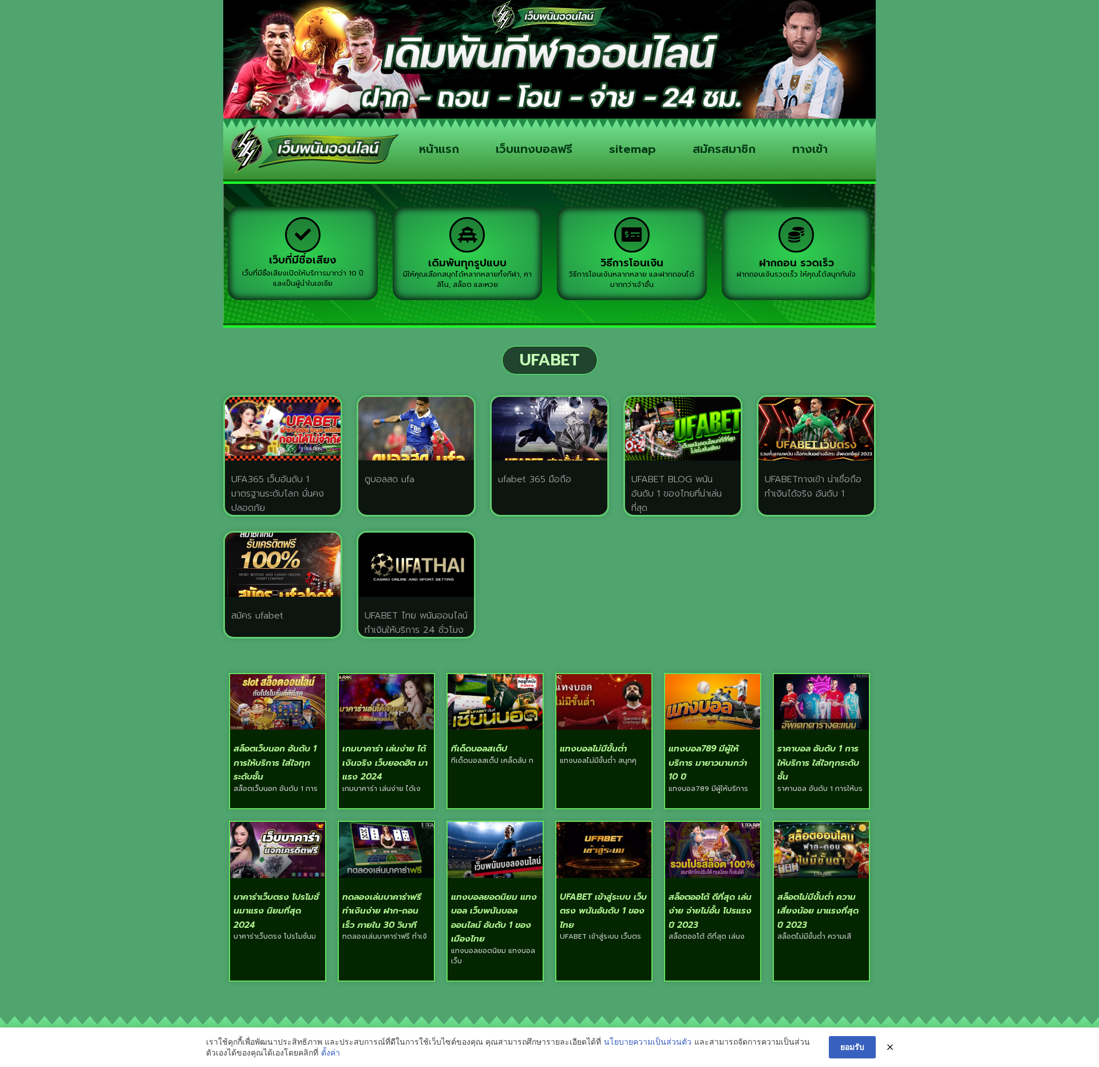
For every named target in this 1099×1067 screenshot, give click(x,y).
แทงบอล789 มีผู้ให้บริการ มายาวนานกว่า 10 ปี (708, 762)
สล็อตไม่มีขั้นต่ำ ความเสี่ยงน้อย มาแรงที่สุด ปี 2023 (818, 911)
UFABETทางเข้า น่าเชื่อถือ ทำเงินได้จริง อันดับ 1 (813, 487)
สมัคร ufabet (257, 616)
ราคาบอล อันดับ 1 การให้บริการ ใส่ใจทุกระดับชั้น (818, 762)
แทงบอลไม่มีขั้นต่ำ (593, 748)
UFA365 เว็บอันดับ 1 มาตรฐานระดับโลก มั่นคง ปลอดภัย (277, 494)
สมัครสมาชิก (724, 149)
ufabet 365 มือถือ (534, 479)
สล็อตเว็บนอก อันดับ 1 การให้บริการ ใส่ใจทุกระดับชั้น (275, 762)
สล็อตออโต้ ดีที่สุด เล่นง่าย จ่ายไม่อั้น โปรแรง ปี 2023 (710, 911)
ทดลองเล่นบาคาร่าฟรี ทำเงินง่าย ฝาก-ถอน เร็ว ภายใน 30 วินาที (381, 911)
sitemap (632, 149)
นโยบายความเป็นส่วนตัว (647, 1041)
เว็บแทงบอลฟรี (534, 149)
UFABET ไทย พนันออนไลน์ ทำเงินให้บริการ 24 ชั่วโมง (416, 623)
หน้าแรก (439, 149)
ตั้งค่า (330, 1052)
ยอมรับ (852, 1047)
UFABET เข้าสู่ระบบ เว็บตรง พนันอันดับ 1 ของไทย (603, 911)
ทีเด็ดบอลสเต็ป (479, 748)
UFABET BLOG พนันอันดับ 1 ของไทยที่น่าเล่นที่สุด (676, 494)
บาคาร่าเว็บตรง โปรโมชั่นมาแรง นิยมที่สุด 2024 (276, 911)
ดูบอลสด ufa (389, 479)
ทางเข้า (810, 149)
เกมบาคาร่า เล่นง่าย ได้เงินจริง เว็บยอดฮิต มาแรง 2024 (385, 762)
